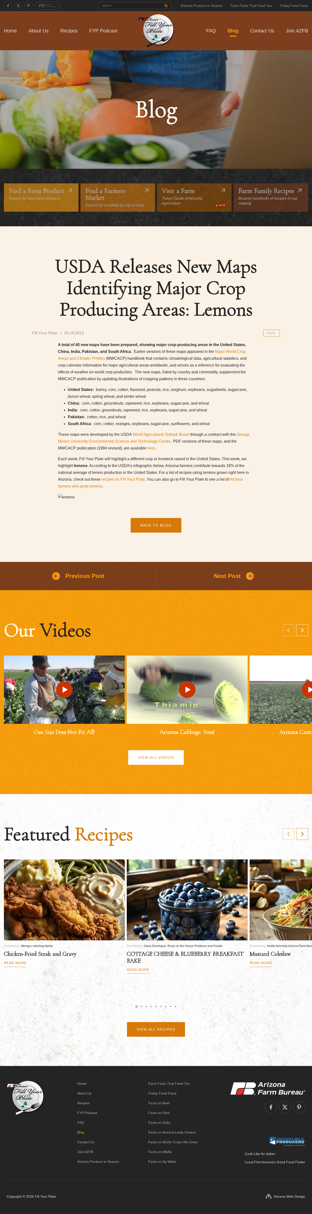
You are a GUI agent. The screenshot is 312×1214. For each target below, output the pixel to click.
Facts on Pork (159, 1113)
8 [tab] (170, 1006)
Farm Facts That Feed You (251, 6)
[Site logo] (25, 1122)
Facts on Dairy (159, 1122)
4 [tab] (151, 1006)
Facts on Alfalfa (160, 1152)
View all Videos (156, 757)
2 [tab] (141, 1006)
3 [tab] (146, 1006)
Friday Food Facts (294, 6)
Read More (15, 963)
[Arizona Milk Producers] (287, 1141)
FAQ (211, 30)
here (151, 448)
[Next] (302, 630)
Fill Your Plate (45, 1196)
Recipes (69, 30)
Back (271, 333)
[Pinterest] (28, 5)
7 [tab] (165, 1006)
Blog (233, 30)
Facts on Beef (159, 1103)
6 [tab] (160, 1006)
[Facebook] (8, 5)
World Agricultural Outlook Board (161, 434)
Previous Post (84, 576)
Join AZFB (297, 30)
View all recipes (156, 1029)
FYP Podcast (103, 30)
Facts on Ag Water (162, 1162)
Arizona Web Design (289, 1196)
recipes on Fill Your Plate (123, 479)
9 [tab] (175, 1006)
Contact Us (262, 30)
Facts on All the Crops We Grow (172, 1142)
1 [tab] (136, 1006)
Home (10, 30)
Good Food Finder (291, 1162)
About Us (39, 30)
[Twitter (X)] (18, 5)
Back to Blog (156, 525)
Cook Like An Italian (260, 1154)
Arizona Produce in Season (202, 6)
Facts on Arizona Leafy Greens (172, 1132)
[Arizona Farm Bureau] (47, 6)
